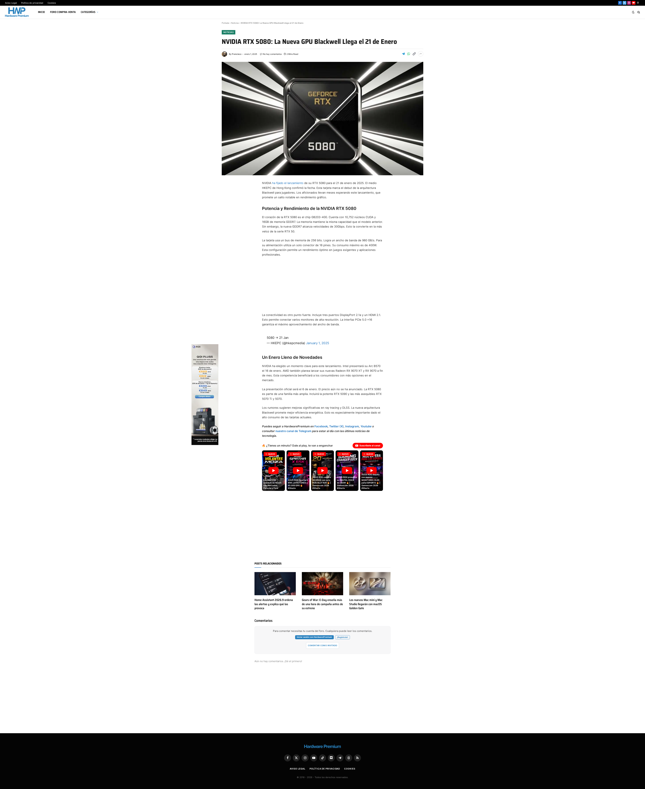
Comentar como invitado (322, 645)
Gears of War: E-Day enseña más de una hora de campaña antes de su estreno (322, 604)
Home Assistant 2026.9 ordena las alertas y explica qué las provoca (273, 604)
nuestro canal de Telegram (293, 431)
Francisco (236, 54)
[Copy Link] (414, 53)
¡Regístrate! (342, 637)
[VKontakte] (227, 248)
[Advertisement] (322, 284)
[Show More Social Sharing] (420, 53)
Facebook (321, 426)
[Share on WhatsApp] (408, 53)
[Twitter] (227, 200)
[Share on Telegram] (403, 53)
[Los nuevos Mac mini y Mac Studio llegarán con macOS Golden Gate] (370, 583)
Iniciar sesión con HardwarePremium (314, 637)
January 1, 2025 (317, 343)
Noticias (235, 23)
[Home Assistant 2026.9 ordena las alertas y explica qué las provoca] (275, 583)
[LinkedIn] (227, 216)
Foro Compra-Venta (63, 12)
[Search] (638, 12)
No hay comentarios (272, 54)
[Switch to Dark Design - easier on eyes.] (633, 12)
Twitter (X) (336, 426)
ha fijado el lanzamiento (287, 183)
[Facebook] (227, 192)
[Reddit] (227, 240)
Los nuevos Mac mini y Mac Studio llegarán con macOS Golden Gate (365, 604)
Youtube (366, 426)
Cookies (52, 3)
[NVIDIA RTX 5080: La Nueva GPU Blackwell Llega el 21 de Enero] (322, 118)
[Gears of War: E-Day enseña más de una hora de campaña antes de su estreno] (322, 583)
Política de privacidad (32, 3)
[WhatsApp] (227, 232)
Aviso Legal (11, 3)
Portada (225, 23)
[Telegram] (227, 208)
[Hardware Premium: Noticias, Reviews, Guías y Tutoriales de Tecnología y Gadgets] (17, 12)
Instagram (352, 426)
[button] (273, 470)
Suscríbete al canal (369, 445)
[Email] (227, 224)
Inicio (41, 12)
